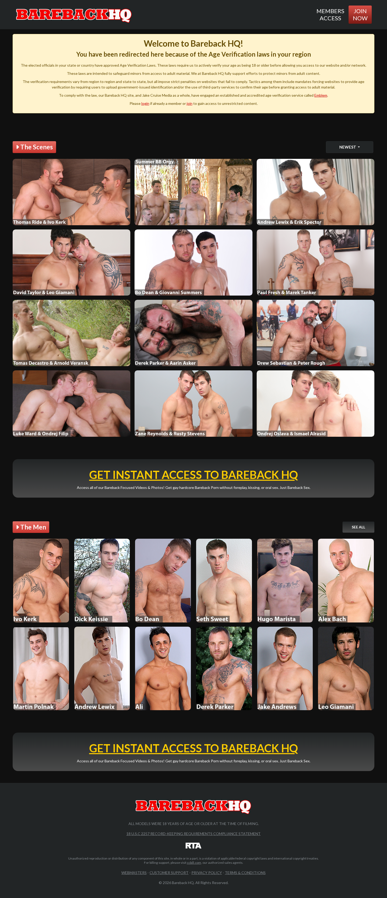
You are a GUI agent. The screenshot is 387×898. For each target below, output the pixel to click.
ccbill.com (194, 863)
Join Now (360, 14)
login (145, 103)
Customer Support (169, 872)
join (189, 103)
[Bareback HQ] (74, 14)
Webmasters (134, 872)
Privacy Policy (206, 872)
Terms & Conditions (245, 872)
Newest (348, 147)
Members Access (330, 14)
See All (358, 527)
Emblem (320, 95)
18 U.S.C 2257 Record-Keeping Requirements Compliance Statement (193, 833)
